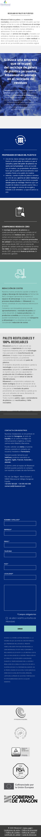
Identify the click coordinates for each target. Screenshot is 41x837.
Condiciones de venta (12, 830)
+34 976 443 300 (24, 484)
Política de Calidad (28, 832)
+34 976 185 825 (11, 484)
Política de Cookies (13, 832)
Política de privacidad (29, 830)
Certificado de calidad (12, 835)
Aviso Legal (27, 828)
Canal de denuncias (29, 835)
